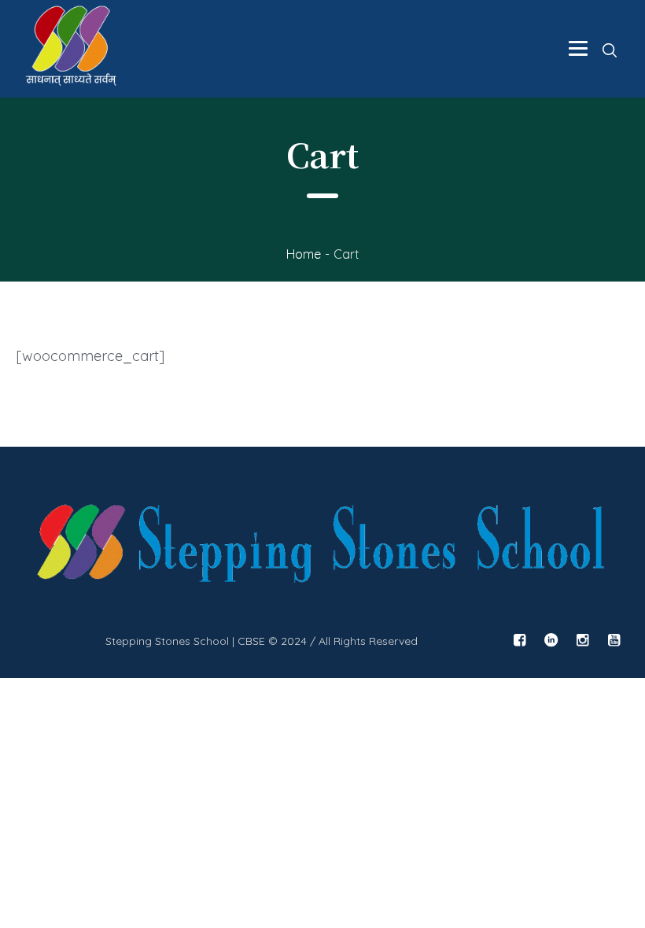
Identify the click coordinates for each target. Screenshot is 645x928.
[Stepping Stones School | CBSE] (322, 546)
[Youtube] (613, 640)
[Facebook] (519, 640)
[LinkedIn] (550, 640)
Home (303, 254)
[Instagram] (582, 640)
